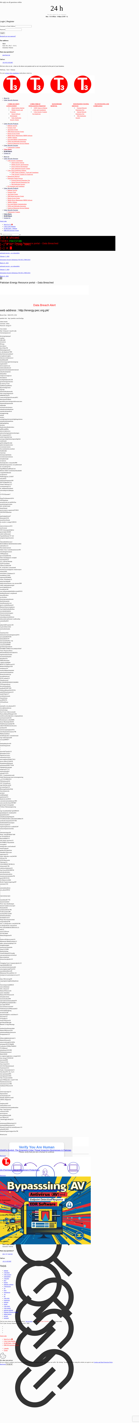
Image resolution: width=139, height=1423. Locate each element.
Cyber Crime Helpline (10, 226)
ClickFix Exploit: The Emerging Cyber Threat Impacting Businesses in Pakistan (35, 1150)
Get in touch (29, 1321)
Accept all (9, 1364)
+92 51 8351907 (6, 1261)
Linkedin (6, 1348)
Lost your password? (10, 36)
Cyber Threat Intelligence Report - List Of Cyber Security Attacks (21, 1205)
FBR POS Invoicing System (11, 230)
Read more (3, 1364)
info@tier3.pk (6, 55)
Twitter (6, 1350)
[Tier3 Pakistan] (47, 93)
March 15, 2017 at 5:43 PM (11, 1207)
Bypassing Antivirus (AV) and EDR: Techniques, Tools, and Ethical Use (32, 1190)
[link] (20, 235)
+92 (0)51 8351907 (7, 62)
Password (2, 29)
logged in (9, 1219)
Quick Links (3, 221)
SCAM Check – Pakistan (10, 228)
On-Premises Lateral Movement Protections (20, 1170)
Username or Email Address (7, 26)
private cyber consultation (12, 73)
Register (2, 36)
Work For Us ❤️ (8, 224)
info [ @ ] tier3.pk (7, 1254)
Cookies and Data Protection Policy (103, 1362)
